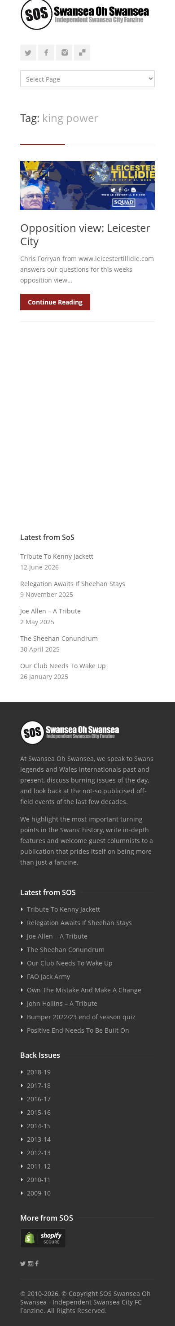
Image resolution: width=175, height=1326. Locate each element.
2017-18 (39, 1085)
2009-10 (39, 1193)
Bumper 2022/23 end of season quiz (81, 1017)
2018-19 (39, 1072)
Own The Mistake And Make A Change (84, 990)
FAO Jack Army (48, 976)
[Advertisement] (87, 431)
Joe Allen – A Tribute (50, 611)
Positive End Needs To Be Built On (78, 1030)
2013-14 (39, 1139)
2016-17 (39, 1099)
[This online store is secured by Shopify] (87, 1238)
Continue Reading (55, 302)
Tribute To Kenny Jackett (56, 556)
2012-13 (39, 1152)
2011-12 (39, 1166)
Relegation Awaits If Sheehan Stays (72, 583)
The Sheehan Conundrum (59, 638)
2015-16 (39, 1112)
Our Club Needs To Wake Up (63, 665)
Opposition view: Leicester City (85, 234)
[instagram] (64, 52)
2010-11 (39, 1179)
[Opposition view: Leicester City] (87, 185)
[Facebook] (46, 52)
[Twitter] (28, 52)
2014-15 (39, 1126)
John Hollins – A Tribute (62, 1003)
